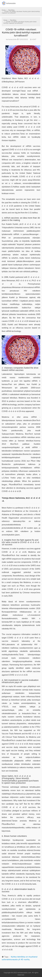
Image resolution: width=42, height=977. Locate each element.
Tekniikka (11, 10)
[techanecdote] (9, 3)
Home (4, 10)
